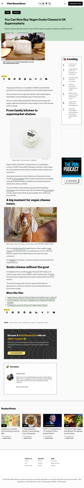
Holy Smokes (48, 190)
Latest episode (72, 181)
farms (52, 274)
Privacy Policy (54, 460)
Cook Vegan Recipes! (16, 353)
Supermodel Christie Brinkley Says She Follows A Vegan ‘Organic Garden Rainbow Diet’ (73, 113)
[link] (44, 3)
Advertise (40, 465)
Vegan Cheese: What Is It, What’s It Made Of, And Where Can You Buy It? (32, 297)
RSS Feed (53, 465)
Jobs (26, 463)
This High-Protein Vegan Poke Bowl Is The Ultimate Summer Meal (73, 431)
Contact (26, 460)
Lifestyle (16, 12)
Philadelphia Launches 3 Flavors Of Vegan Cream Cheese (27, 305)
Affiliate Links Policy (55, 463)
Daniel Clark (10, 33)
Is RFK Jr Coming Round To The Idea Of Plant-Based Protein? (73, 95)
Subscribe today (75, 3)
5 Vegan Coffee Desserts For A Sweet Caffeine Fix (73, 103)
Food (7, 12)
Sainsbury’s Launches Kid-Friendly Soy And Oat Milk (73, 87)
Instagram (12, 260)
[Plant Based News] (2, 3)
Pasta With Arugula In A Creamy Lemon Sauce (73, 79)
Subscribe (40, 463)
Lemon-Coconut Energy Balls (73, 65)
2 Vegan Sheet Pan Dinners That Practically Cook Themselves (73, 71)
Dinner (25, 425)
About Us (40, 460)
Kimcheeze (10, 190)
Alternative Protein (50, 425)
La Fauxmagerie (18, 179)
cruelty (29, 272)
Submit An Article (28, 465)
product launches (19, 248)
